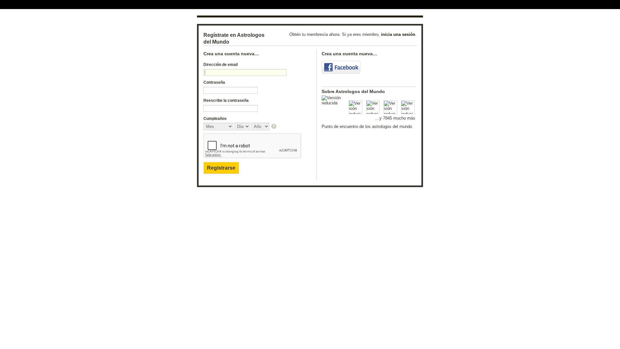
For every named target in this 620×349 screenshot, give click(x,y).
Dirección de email (220, 64)
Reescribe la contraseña (226, 100)
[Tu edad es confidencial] (274, 127)
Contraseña (214, 82)
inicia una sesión (398, 34)
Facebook (341, 67)
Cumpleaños (215, 118)
